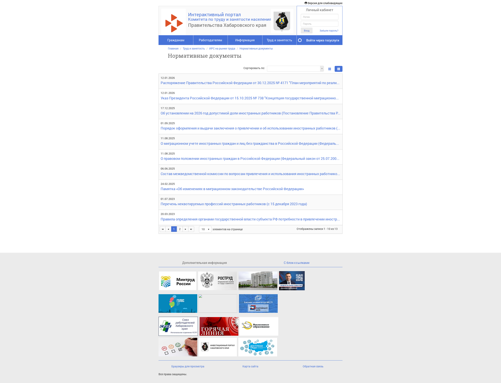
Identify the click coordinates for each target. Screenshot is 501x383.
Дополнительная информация (204, 263)
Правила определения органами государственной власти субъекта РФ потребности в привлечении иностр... (250, 219)
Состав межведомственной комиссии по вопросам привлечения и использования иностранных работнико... (250, 174)
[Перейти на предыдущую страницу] (168, 229)
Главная (173, 48)
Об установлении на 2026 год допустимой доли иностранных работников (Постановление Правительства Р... (250, 113)
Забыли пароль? (329, 30)
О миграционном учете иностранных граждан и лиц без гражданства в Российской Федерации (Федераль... (250, 144)
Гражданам (175, 40)
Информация (245, 40)
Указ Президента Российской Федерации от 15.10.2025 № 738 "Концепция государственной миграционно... (250, 98)
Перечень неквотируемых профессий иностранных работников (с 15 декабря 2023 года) (234, 204)
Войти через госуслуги (322, 40)
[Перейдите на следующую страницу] (185, 229)
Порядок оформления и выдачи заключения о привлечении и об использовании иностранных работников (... (250, 128)
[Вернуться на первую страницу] (162, 229)
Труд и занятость (279, 40)
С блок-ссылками (296, 263)
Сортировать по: (254, 68)
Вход (306, 30)
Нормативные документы (256, 48)
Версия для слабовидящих (324, 3)
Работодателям (210, 40)
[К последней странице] (191, 229)
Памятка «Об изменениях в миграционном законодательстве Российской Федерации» (232, 189)
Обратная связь (313, 366)
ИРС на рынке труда (222, 48)
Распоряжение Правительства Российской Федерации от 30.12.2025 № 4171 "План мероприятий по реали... (250, 83)
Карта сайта (250, 366)
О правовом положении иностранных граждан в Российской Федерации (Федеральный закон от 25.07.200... (250, 159)
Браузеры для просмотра (187, 366)
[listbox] (205, 229)
